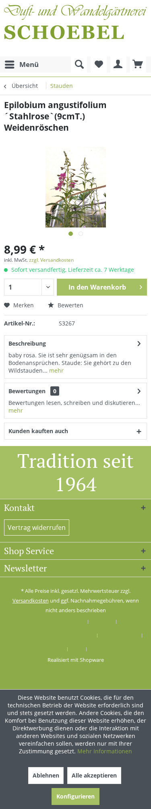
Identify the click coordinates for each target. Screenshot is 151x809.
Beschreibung (27, 343)
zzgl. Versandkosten (51, 259)
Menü (29, 64)
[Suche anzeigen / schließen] (79, 64)
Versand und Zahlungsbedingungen (50, 635)
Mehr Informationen (104, 751)
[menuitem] (21, 64)
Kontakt (102, 622)
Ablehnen (46, 775)
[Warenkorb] (138, 64)
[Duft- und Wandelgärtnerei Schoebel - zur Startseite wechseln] (75, 28)
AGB (77, 649)
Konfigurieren (75, 796)
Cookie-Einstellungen (58, 622)
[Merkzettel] (99, 64)
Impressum (104, 649)
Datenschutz (48, 649)
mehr (56, 370)
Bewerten (69, 305)
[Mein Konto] (118, 64)
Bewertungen (27, 391)
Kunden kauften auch (38, 431)
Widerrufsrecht (120, 635)
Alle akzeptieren (94, 775)
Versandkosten (30, 600)
